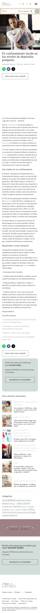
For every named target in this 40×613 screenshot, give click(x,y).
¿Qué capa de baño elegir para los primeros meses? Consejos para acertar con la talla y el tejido (25, 423)
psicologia (31, 450)
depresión (8, 201)
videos (13, 515)
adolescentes (29, 445)
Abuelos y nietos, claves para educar (16, 333)
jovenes (17, 450)
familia (26, 433)
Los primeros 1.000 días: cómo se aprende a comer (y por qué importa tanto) (25, 410)
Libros (34, 402)
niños (28, 435)
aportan (26, 265)
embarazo (7, 506)
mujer (24, 509)
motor (18, 510)
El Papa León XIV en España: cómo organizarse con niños (25, 440)
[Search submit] (37, 11)
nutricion (18, 404)
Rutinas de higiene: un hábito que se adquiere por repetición (25, 485)
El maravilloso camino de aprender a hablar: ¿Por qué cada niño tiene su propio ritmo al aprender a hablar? (25, 469)
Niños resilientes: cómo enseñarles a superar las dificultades (22, 456)
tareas (4, 155)
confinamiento (12, 125)
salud (33, 481)
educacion (18, 433)
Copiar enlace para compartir (15, 76)
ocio (14, 512)
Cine (15, 504)
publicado (5, 143)
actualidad (18, 430)
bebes (16, 402)
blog (12, 503)
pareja (21, 512)
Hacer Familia (25, 402)
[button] (36, 4)
